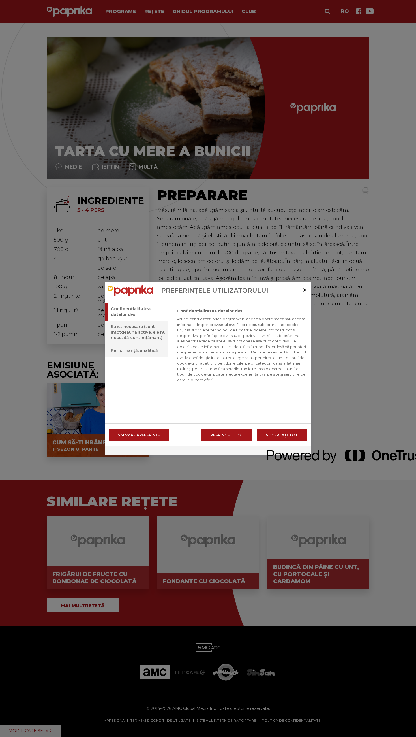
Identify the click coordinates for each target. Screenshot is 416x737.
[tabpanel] (241, 346)
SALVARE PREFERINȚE (139, 435)
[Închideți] (305, 290)
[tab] (136, 312)
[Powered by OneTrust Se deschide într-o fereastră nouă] (286, 451)
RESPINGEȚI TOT (226, 435)
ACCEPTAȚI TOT (281, 435)
